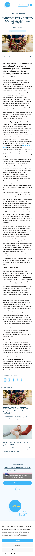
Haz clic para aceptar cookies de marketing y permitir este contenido (17, 476)
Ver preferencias (17, 550)
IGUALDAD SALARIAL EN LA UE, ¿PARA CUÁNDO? (17, 443)
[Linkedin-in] (19, 489)
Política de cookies (8, 553)
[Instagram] (15, 489)
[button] (32, 523)
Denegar (17, 545)
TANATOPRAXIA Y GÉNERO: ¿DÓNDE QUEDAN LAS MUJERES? (15, 410)
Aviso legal (28, 553)
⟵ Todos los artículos (17, 14)
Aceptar (17, 540)
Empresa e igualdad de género (17, 31)
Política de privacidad (19, 553)
